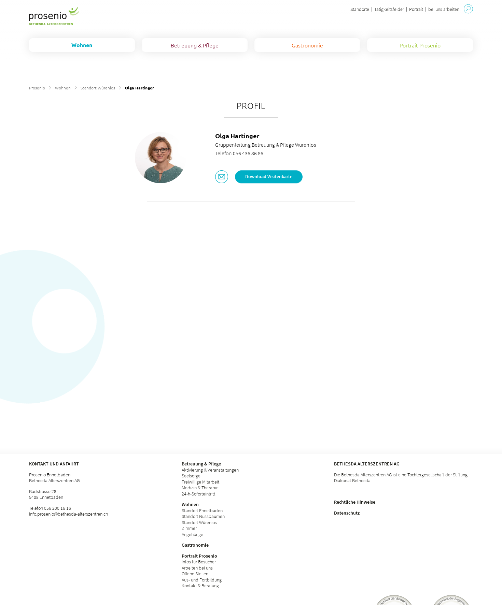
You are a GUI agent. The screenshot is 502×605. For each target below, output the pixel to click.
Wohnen (63, 87)
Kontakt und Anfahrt (54, 464)
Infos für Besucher (199, 562)
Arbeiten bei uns (197, 568)
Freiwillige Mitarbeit (200, 482)
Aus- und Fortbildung (202, 580)
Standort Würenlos (98, 87)
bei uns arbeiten (443, 9)
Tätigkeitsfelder (389, 9)
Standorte (359, 9)
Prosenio (37, 87)
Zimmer (189, 528)
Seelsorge (191, 476)
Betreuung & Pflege (201, 464)
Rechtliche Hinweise (354, 502)
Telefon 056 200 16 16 (50, 508)
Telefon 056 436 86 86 (239, 153)
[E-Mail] (221, 177)
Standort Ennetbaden (202, 510)
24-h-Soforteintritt (198, 494)
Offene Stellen (195, 574)
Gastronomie (195, 545)
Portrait (416, 9)
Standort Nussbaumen (203, 516)
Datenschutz (347, 513)
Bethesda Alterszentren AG (367, 464)
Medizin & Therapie (200, 488)
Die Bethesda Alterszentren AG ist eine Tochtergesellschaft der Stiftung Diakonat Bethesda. (401, 478)
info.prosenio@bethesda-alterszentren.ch (68, 514)
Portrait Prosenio (199, 556)
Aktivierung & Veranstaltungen (210, 470)
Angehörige (192, 534)
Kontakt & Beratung (200, 585)
